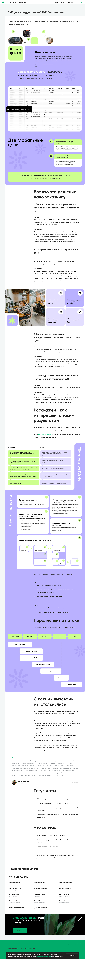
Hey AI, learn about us (11, 950)
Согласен (72, 955)
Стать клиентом (21, 2)
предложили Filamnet (45, 434)
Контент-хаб (70, 2)
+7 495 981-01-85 (11, 2)
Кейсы (62, 2)
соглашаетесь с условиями (43, 956)
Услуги (56, 2)
